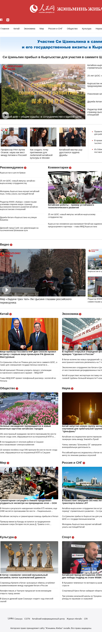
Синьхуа (18, 619)
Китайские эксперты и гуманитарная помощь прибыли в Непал (29, 516)
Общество (72, 28)
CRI (86, 619)
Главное (4, 28)
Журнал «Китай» (74, 619)
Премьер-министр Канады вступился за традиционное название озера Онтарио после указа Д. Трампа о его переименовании (25, 524)
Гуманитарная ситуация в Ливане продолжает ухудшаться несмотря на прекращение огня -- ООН (28, 501)
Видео (4, 244)
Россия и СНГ (55, 28)
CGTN (27, 619)
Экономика (29, 28)
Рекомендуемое (11, 167)
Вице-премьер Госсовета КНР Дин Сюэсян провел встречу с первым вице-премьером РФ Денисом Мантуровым (28, 354)
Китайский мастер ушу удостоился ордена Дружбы (70, 152)
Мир (42, 28)
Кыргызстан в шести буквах (13, 173)
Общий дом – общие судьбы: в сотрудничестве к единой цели (41, 116)
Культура (86, 28)
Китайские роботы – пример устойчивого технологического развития (71, 206)
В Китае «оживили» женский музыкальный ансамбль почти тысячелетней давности (24, 576)
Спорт (66, 537)
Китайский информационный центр (48, 619)
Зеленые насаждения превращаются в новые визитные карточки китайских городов (25, 427)
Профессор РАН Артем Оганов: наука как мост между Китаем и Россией (14, 152)
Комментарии (58, 167)
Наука (99, 28)
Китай (17, 28)
